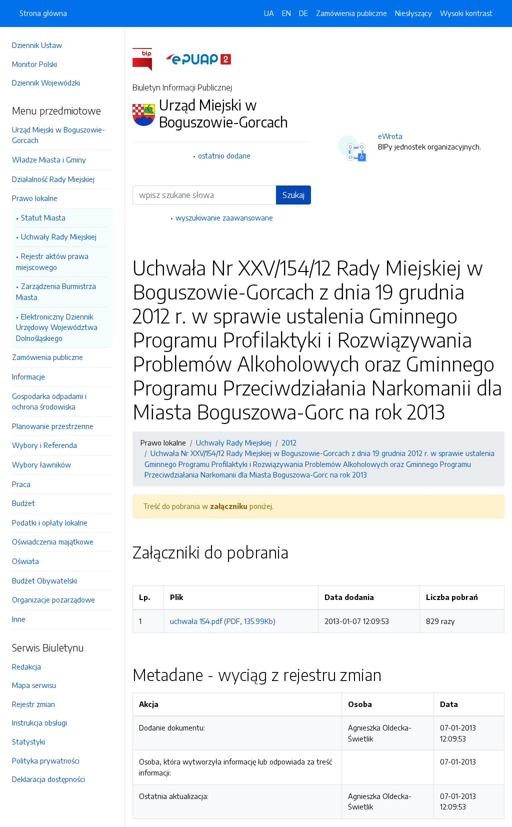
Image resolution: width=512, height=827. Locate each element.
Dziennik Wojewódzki (46, 82)
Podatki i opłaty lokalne (50, 522)
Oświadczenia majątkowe (53, 541)
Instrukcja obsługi (39, 722)
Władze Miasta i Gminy (49, 159)
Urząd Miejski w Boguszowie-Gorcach (58, 135)
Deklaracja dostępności (48, 779)
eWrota (390, 136)
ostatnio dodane (224, 155)
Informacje (28, 376)
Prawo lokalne (35, 198)
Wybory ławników (41, 464)
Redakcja (26, 666)
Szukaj (293, 195)
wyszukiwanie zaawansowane (224, 217)
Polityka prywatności (46, 760)
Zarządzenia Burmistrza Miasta (56, 292)
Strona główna (43, 13)
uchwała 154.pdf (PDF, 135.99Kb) (223, 621)
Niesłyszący (413, 13)
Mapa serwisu (34, 685)
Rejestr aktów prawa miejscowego (52, 262)
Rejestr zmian (33, 704)
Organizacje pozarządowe (53, 599)
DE (303, 13)
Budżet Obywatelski (44, 580)
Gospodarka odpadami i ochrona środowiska (49, 402)
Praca (21, 484)
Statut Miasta (43, 217)
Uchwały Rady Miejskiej (58, 236)
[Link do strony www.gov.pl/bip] (148, 58)
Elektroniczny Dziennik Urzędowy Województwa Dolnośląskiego (57, 327)
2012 (289, 442)
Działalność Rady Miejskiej (53, 179)
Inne (19, 619)
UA (269, 13)
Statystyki (28, 741)
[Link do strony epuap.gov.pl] (198, 58)
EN (286, 13)
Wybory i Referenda (44, 445)
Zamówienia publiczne (47, 357)
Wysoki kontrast (466, 13)
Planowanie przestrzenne (53, 426)
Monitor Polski (34, 64)
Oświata (25, 561)
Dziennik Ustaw (37, 45)
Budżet (23, 503)
